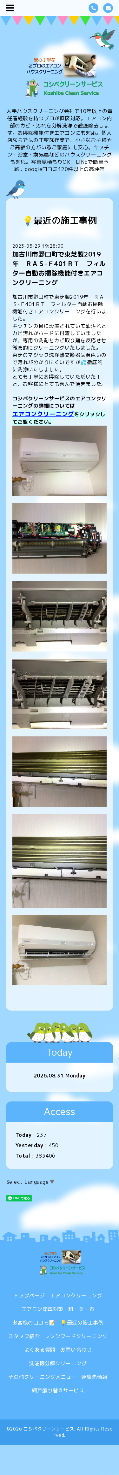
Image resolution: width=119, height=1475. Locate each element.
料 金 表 (81, 1309)
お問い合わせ (76, 1349)
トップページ (29, 1295)
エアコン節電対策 (42, 1309)
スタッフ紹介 (24, 1336)
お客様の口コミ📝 (34, 1322)
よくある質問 (40, 1349)
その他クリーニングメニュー (42, 1376)
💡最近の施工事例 (81, 1322)
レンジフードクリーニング (76, 1336)
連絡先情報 (94, 1376)
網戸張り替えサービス (58, 1390)
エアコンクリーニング (43, 414)
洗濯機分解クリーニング (58, 1363)
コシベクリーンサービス (48, 1429)
